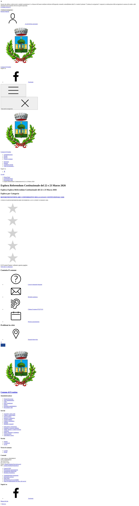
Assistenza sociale (8, 164)
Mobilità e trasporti (8, 424)
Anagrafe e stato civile (9, 413)
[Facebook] (4, 171)
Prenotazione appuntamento (11, 470)
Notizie (6, 441)
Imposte (6, 163)
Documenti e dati (8, 180)
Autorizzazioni (7, 434)
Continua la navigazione (6, 10)
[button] (8, 154)
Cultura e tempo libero (9, 415)
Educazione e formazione (10, 426)
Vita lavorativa (7, 416)
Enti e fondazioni (8, 403)
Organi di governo (8, 399)
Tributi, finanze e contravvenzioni (12, 429)
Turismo (6, 422)
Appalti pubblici (8, 419)
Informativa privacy (9, 477)
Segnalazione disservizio (10, 471)
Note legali (6, 478)
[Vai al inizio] (1, 342)
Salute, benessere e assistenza (11, 432)
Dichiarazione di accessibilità (11, 479)
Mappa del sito (4, 501)
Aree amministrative (9, 400)
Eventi (5, 452)
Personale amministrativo (10, 406)
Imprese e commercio (9, 418)
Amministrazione (8, 178)
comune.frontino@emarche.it (11, 465)
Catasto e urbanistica (9, 421)
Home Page (7, 177)
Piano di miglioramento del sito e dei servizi (15, 481)
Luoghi (6, 450)
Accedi (2, 174)
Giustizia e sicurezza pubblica (11, 428)
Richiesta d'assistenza (9, 472)
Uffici (5, 401)
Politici (5, 404)
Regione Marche (5, 11)
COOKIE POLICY (6, 7)
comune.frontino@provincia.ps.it (12, 464)
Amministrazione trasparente (11, 475)
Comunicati (7, 443)
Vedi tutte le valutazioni (7, 266)
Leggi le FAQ (7, 468)
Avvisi (5, 444)
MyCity (4, 504)
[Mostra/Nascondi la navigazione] (13, 90)
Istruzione (6, 161)
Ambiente (6, 431)
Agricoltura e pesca (9, 435)
